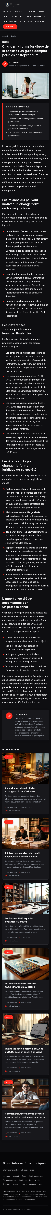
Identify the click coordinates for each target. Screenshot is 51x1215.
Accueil (7, 12)
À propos (39, 21)
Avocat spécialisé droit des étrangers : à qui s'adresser (20, 790)
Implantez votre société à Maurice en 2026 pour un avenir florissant (24, 1050)
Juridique (19, 12)
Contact (10, 27)
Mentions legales (29, 1184)
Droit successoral (13, 16)
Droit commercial (36, 16)
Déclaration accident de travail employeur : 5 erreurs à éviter (22, 855)
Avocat (31, 12)
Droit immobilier (12, 21)
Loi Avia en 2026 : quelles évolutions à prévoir (19, 920)
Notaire (28, 21)
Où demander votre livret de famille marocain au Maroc (20, 985)
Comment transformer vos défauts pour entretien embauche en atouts (25, 1115)
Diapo (41, 12)
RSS (40, 1184)
